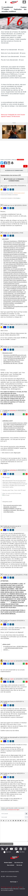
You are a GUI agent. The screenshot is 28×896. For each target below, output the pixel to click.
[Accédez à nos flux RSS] (3, 848)
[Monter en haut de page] (13, 189)
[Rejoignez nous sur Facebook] (21, 848)
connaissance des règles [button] (13, 809)
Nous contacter (10, 865)
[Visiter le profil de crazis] (1, 661)
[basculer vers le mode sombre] (5, 2)
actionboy (13, 410)
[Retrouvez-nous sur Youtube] (11, 848)
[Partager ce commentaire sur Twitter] (8, 189)
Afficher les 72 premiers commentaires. (15, 180)
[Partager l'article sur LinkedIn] (9, 163)
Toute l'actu (15, 887)
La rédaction (20, 159)
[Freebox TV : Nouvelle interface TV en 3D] (3, 166)
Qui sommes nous (18, 862)
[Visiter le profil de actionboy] (1, 411)
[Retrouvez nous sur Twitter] (16, 848)
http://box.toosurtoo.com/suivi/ (19, 193)
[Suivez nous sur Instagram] (25, 848)
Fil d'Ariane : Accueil (6, 887)
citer (5, 189)
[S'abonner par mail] (12, 163)
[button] (1, 821)
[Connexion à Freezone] (24, 2)
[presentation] (1, 821)
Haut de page (13, 881)
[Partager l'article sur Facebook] (5, 163)
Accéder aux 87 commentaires (14, 170)
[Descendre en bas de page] (11, 189)
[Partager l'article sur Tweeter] (2, 163)
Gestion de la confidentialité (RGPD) (10, 871)
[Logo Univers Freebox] (14, 2)
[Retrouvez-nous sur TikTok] (7, 848)
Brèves (20, 887)
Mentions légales (8, 862)
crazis (12, 661)
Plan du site (19, 865)
